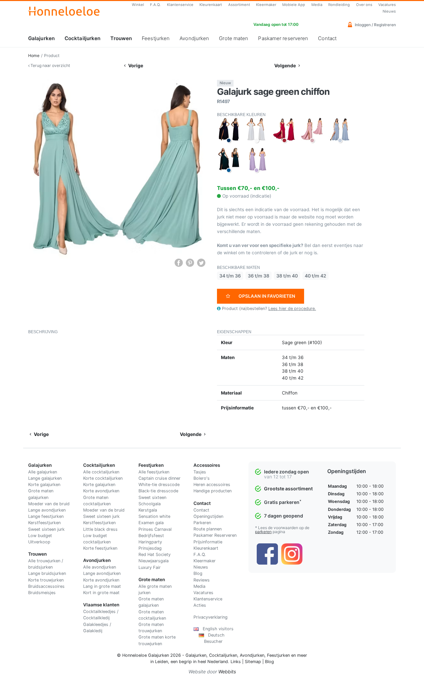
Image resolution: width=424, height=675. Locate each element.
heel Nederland (213, 661)
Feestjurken (156, 38)
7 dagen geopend (283, 516)
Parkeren (202, 522)
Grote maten (233, 38)
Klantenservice (180, 4)
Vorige (135, 65)
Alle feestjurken (153, 471)
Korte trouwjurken (46, 580)
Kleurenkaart (210, 4)
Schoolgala (149, 503)
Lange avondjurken (47, 510)
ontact (202, 510)
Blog (197, 573)
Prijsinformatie (207, 541)
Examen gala (151, 522)
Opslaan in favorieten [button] (266, 296)
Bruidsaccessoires (46, 586)
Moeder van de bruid (49, 503)
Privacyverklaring (210, 617)
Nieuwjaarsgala (153, 560)
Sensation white (154, 516)
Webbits (227, 671)
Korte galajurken (44, 484)
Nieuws (389, 11)
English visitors (216, 628)
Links (236, 661)
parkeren (263, 531)
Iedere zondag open (286, 471)
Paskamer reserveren (283, 38)
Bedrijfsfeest (151, 535)
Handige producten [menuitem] (212, 490)
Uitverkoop (39, 541)
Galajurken (41, 38)
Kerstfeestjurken (44, 522)
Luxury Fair (149, 567)
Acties (199, 605)
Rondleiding (339, 4)
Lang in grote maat (102, 586)
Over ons (364, 4)
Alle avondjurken (99, 567)
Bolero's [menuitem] (201, 478)
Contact (327, 38)
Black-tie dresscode (158, 490)
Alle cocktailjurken (101, 471)
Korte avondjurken (101, 490)
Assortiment (239, 4)
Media (316, 4)
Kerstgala (147, 510)
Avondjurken (194, 38)
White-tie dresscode (159, 484)
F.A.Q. (155, 4)
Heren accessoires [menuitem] (211, 484)
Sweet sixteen (152, 497)
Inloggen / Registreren (375, 24)
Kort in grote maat (101, 592)
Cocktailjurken (82, 38)
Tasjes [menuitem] (199, 471)
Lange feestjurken (46, 516)
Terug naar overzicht (49, 65)
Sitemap (253, 661)
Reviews (201, 580)
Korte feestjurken (100, 548)
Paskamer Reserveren (215, 535)
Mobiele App (293, 4)
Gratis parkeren (282, 502)
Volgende (285, 65)
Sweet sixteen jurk (46, 529)
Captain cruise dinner (159, 478)
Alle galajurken (42, 471)
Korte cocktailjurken (103, 478)
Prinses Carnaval (155, 529)
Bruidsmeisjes (42, 592)
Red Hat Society (154, 554)
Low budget (40, 535)
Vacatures (387, 4)
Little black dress (100, 529)
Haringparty (150, 541)
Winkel (138, 4)
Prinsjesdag (150, 548)
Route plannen (207, 528)
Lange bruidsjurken (47, 573)
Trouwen (121, 38)
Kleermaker (266, 4)
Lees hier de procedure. (292, 308)
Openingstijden (208, 516)
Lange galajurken (45, 478)
